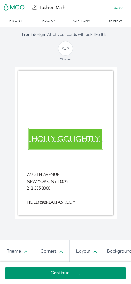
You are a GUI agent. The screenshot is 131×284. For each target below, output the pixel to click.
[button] (16, 21)
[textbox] (65, 173)
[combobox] (17, 251)
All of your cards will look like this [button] (77, 34)
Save (118, 7)
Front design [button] (33, 34)
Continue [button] (60, 273)
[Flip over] (65, 48)
